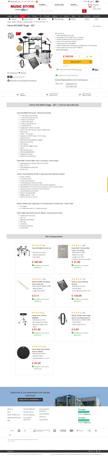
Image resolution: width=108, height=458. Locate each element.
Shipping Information (14, 418)
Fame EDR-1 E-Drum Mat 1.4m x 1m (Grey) (81, 249)
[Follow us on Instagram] (97, 451)
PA (40, 16)
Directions (42, 417)
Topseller (43, 19)
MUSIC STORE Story (13, 415)
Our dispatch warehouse (27, 419)
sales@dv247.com (15, 1)
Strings (34, 16)
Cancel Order (43, 420)
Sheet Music (86, 16)
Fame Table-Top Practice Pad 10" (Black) (41, 350)
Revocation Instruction (81, 454)
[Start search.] (84, 11)
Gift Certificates (44, 414)
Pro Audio (47, 16)
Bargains (14, 19)
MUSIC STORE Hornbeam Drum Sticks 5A (41, 283)
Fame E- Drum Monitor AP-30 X (80, 283)
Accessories (96, 16)
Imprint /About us (61, 454)
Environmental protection (44, 410)
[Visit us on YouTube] (100, 451)
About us (10, 409)
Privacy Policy (70, 454)
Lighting (66, 16)
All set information (62, 49)
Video (96, 19)
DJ (60, 16)
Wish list (23, 73)
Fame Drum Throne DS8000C (39, 316)
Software (54, 16)
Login (90, 1)
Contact (9, 451)
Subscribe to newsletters (29, 399)
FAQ (8, 420)
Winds (74, 16)
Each (91, 56)
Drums (23, 16)
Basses (16, 16)
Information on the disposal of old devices (23, 80)
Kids (79, 16)
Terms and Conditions (94, 454)
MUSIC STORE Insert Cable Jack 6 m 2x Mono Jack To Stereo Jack (81, 316)
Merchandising (59, 19)
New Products (28, 19)
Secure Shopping (28, 415)
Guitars (9, 16)
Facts (9, 412)
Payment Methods (29, 409)
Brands (73, 19)
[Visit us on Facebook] (94, 451)
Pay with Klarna (28, 412)
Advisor (87, 19)
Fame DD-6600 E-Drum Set (41, 248)
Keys (28, 16)
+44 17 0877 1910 (71, 86)
